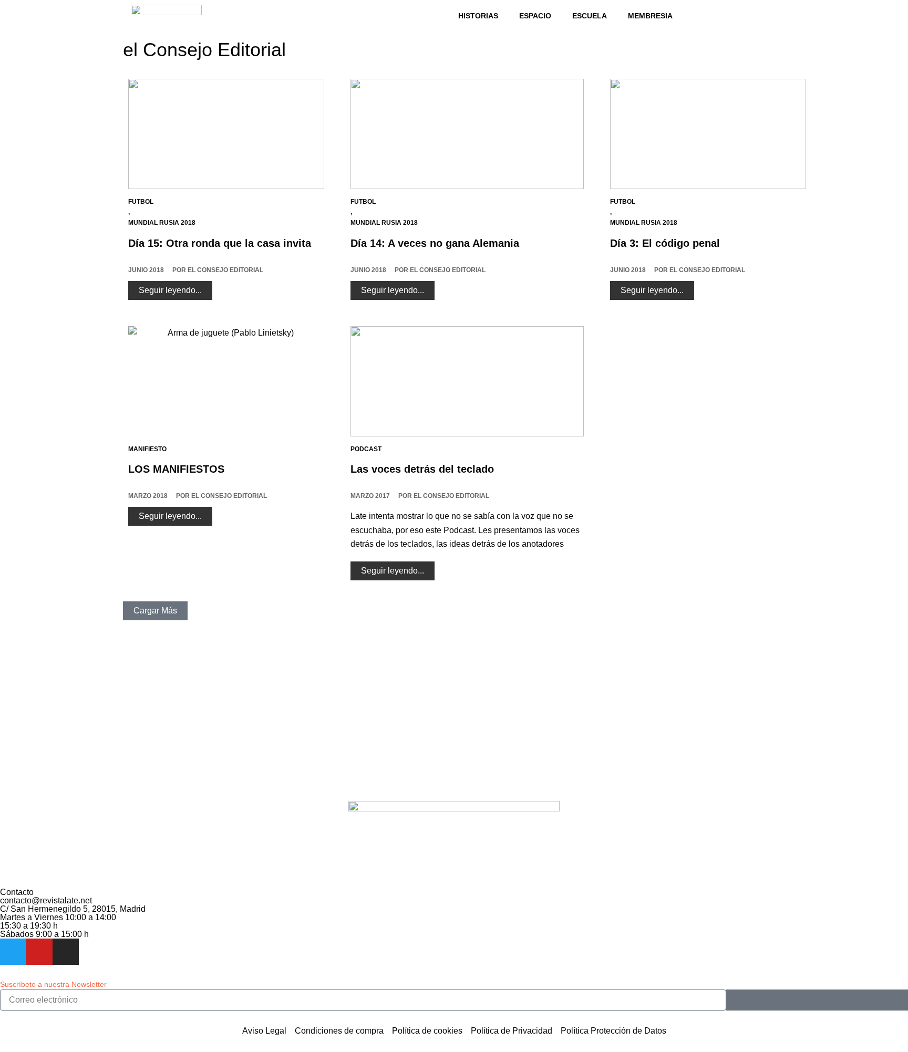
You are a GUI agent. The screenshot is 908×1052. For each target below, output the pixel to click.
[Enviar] (817, 1000)
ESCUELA (589, 16)
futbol (140, 201)
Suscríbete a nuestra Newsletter (53, 984)
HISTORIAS (478, 16)
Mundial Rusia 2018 (161, 222)
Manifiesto (147, 449)
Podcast (365, 449)
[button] (155, 610)
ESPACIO (535, 16)
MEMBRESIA (650, 16)
